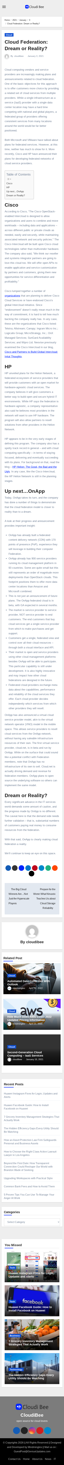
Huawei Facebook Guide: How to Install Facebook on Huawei (30, 1309)
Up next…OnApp (15, 191)
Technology (16, 1369)
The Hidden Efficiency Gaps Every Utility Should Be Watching (31, 1377)
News (48, 1459)
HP (8, 187)
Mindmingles (35, 1447)
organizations (12, 295)
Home (26, 1459)
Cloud (9, 35)
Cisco (9, 183)
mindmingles (19, 988)
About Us (37, 1459)
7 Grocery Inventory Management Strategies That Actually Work (31, 1343)
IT (55, 1459)
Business (15, 1335)
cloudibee (19, 56)
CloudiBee (32, 1415)
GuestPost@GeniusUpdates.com (32, 1451)
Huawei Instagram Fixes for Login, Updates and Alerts (31, 1275)
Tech (12, 1267)
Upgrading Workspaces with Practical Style (28, 1178)
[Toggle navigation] (4, 7)
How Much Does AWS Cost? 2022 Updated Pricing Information (29, 1018)
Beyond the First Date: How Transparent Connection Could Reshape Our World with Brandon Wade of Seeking (28, 1166)
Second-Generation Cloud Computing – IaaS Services (25, 1054)
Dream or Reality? (15, 195)
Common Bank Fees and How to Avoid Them (29, 1186)
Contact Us (14, 1459)
